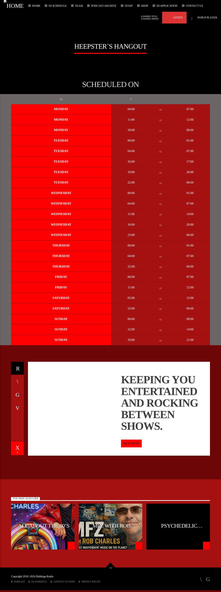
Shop (144, 5)
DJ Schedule (58, 5)
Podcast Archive (103, 5)
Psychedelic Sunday (179, 529)
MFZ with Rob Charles (111, 529)
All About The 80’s (44, 526)
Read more (131, 443)
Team (79, 5)
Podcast (19, 581)
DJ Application (167, 5)
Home (36, 5)
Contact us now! (64, 581)
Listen (178, 17)
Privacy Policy (91, 581)
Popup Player (207, 17)
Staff (129, 5)
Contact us (194, 5)
